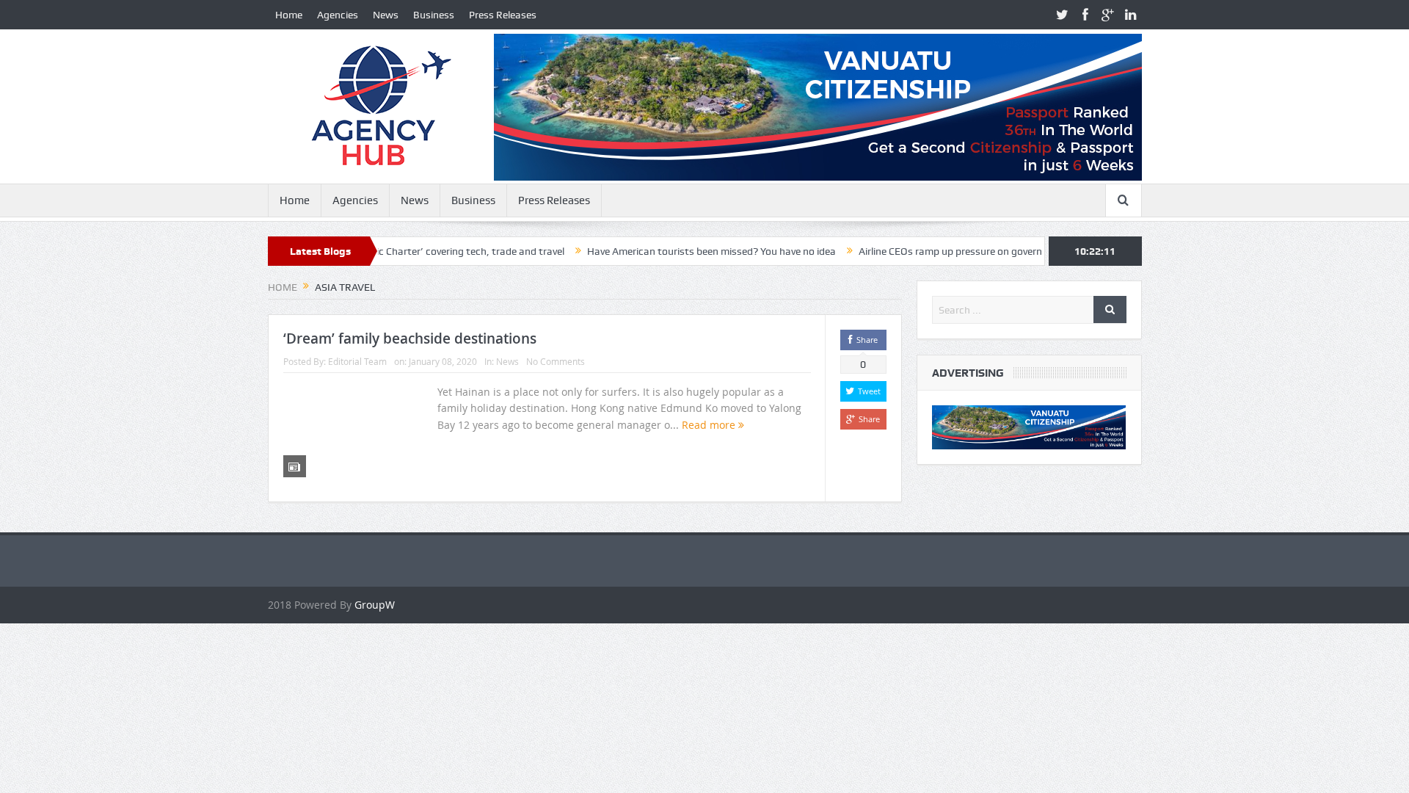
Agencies (337, 15)
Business (433, 15)
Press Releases (502, 15)
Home (288, 15)
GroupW (374, 605)
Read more (710, 425)
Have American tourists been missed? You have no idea (682, 251)
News (385, 15)
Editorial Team (357, 361)
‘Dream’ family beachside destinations (409, 338)
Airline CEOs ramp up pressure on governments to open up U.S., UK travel (994, 251)
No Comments (555, 361)
